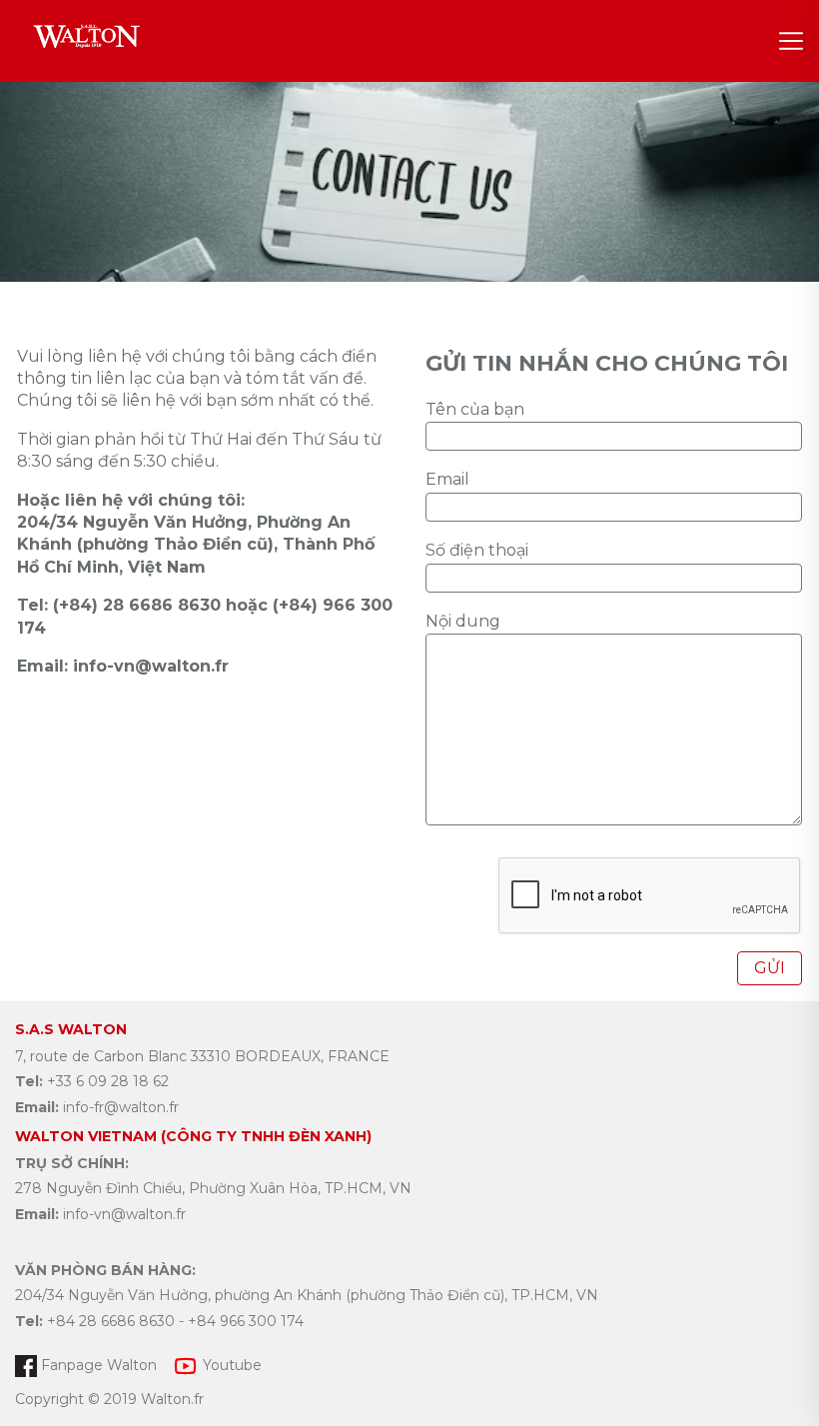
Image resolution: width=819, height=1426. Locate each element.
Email (447, 479)
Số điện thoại (476, 550)
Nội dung (462, 621)
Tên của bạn (474, 409)
